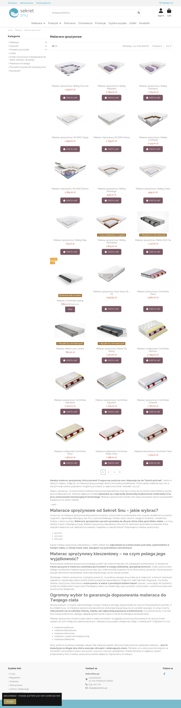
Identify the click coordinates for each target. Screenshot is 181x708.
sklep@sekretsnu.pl (98, 688)
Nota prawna (26, 3)
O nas (12, 674)
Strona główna (43, 3)
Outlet (13, 53)
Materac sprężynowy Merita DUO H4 (153, 240)
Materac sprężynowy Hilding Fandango (111, 189)
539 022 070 (95, 684)
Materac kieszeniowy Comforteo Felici (153, 451)
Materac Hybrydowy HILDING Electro (70, 188)
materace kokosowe (64, 633)
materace (89, 491)
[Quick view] (74, 82)
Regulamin (15, 677)
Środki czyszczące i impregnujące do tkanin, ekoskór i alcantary (28, 58)
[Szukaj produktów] (139, 12)
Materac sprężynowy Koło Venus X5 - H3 (111, 292)
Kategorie (14, 36)
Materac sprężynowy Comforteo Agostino (111, 401)
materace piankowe (64, 627)
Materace (14, 42)
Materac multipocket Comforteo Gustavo (153, 349)
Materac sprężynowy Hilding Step (70, 240)
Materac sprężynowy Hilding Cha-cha (70, 86)
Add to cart (71, 97)
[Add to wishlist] (66, 82)
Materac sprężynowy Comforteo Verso (153, 292)
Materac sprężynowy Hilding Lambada (153, 138)
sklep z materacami (141, 621)
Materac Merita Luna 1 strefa (70, 348)
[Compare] (70, 82)
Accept (10, 701)
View (70, 309)
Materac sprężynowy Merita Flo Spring (111, 349)
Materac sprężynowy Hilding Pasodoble (111, 241)
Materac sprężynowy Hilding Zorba (153, 188)
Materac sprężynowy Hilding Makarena (111, 87)
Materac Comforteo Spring (70, 300)
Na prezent (15, 71)
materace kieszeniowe (65, 630)
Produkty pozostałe (19, 49)
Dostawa (12, 3)
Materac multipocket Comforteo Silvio (70, 452)
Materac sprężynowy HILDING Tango (70, 137)
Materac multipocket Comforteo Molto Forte (111, 452)
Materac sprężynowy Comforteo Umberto (153, 401)
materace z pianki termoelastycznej (71, 636)
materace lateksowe (64, 639)
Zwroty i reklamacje (19, 689)
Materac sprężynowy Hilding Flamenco (153, 87)
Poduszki (14, 46)
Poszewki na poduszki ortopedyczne (28, 67)
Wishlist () (167, 3)
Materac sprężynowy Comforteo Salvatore (70, 401)
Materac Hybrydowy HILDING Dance (111, 137)
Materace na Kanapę (20, 63)
